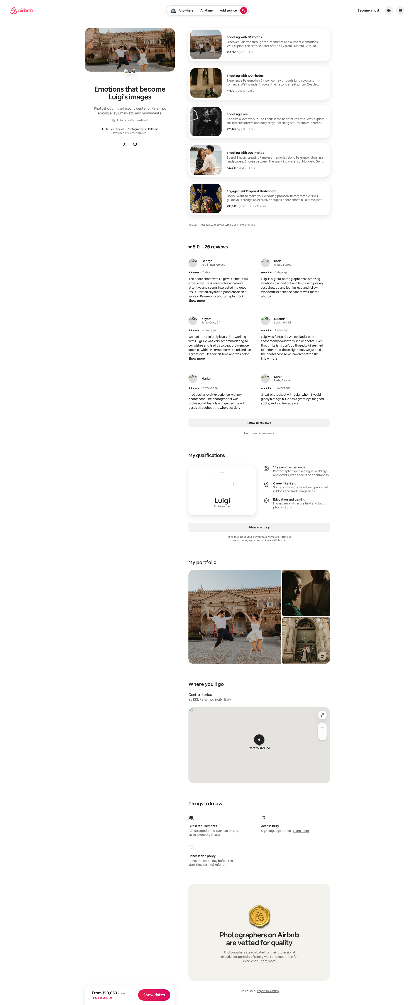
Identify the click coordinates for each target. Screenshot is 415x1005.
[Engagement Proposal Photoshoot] (259, 198)
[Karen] (265, 378)
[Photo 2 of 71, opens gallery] (306, 593)
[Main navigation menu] (400, 10)
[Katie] (265, 262)
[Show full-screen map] (322, 715)
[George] (192, 262)
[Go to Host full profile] (222, 490)
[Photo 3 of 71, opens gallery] (306, 640)
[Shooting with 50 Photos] (259, 44)
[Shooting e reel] (259, 121)
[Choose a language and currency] (389, 10)
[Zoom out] (322, 736)
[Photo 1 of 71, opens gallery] (234, 617)
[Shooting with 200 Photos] (259, 160)
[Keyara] (192, 320)
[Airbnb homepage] (21, 10)
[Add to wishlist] (135, 144)
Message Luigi (259, 527)
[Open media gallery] (130, 50)
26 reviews (115, 129)
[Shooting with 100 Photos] (259, 83)
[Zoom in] (322, 727)
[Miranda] (265, 320)
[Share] (124, 144)
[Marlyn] (192, 378)
